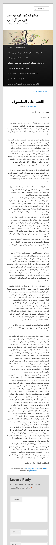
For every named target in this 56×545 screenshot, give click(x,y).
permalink (33, 471)
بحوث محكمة (12, 73)
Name (16, 532)
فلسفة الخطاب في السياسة (29, 73)
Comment (16, 499)
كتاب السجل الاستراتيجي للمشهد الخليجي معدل (23, 84)
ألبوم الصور (11, 78)
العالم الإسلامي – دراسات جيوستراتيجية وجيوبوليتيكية (25, 52)
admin (44, 468)
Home (10, 47)
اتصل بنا (21, 78)
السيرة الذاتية (20, 47)
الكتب (26, 58)
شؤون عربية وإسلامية (33, 468)
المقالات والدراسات (14, 58)
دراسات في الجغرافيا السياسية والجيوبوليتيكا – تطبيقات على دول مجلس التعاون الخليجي (26, 65)
